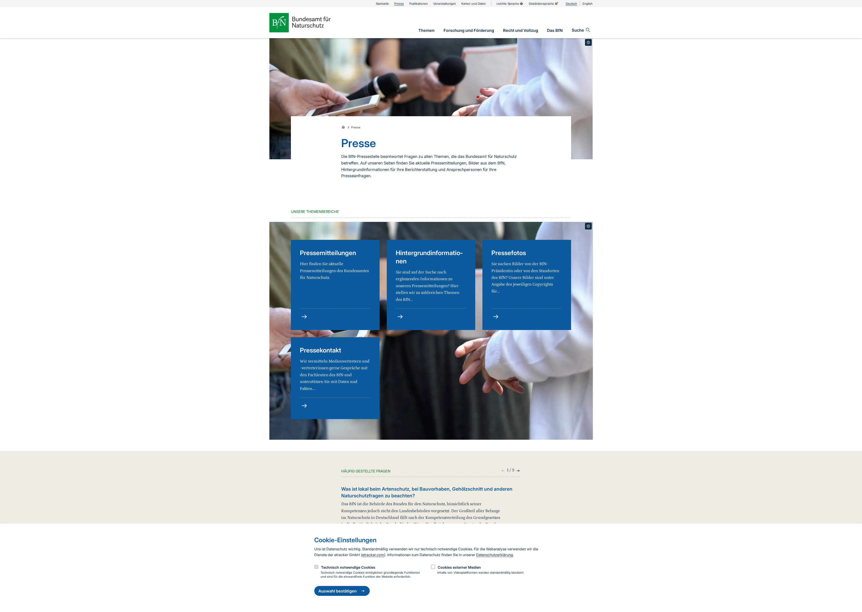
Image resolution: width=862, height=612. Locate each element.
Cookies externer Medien (459, 567)
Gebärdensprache (541, 3)
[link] (426, 30)
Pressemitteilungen (328, 253)
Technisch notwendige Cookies (348, 567)
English (588, 3)
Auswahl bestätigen (337, 591)
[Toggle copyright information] (588, 42)
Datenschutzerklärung (494, 555)
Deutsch (571, 3)
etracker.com (373, 555)
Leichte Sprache (508, 3)
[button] (517, 470)
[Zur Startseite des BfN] (307, 23)
